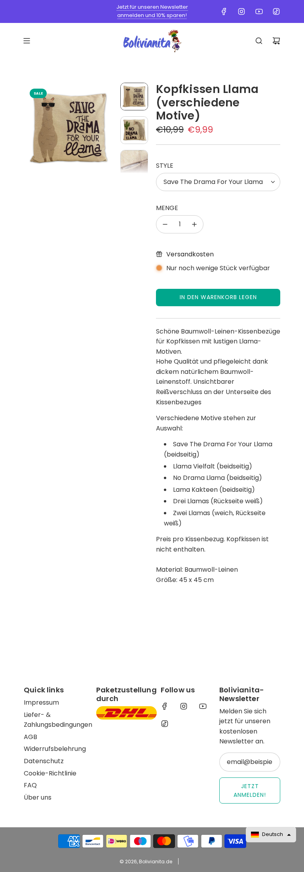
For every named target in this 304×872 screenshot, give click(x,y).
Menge (167, 207)
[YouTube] (259, 11)
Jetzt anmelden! (250, 790)
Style (164, 165)
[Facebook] (224, 11)
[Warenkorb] (276, 40)
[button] (30, 128)
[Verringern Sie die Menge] (165, 224)
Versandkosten (190, 254)
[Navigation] (26, 40)
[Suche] (259, 40)
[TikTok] (276, 11)
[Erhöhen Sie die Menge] (194, 224)
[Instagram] (241, 11)
